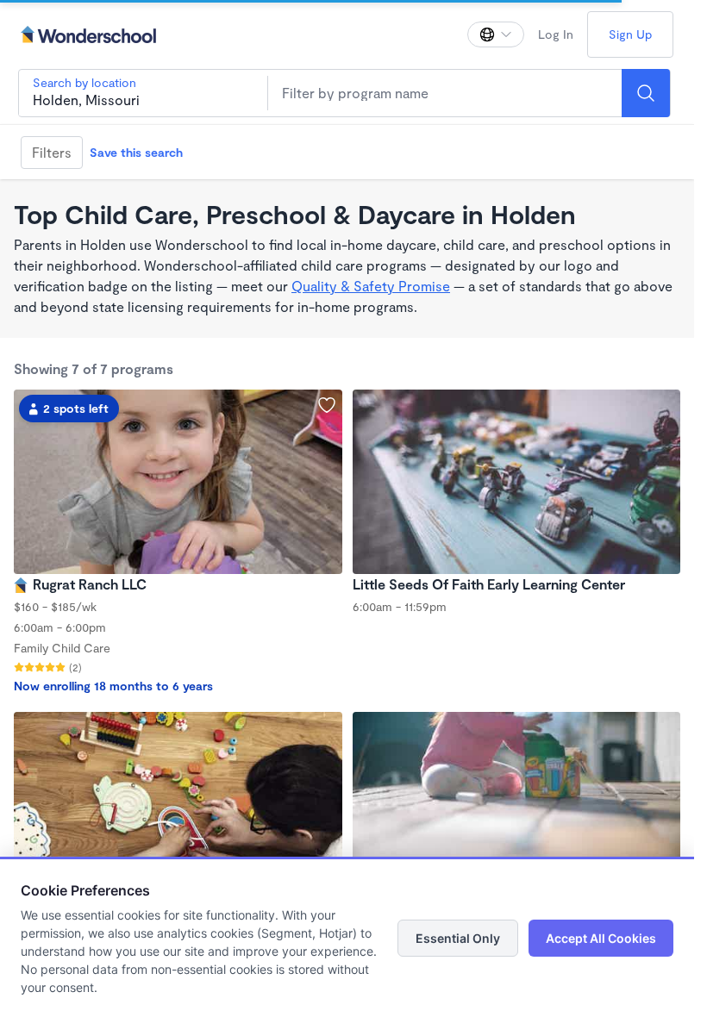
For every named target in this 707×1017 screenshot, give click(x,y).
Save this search (136, 152)
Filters (52, 152)
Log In (555, 34)
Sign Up (630, 34)
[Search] (646, 93)
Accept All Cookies (601, 938)
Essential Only (458, 938)
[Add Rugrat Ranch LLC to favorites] (326, 405)
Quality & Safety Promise (370, 286)
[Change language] (495, 34)
